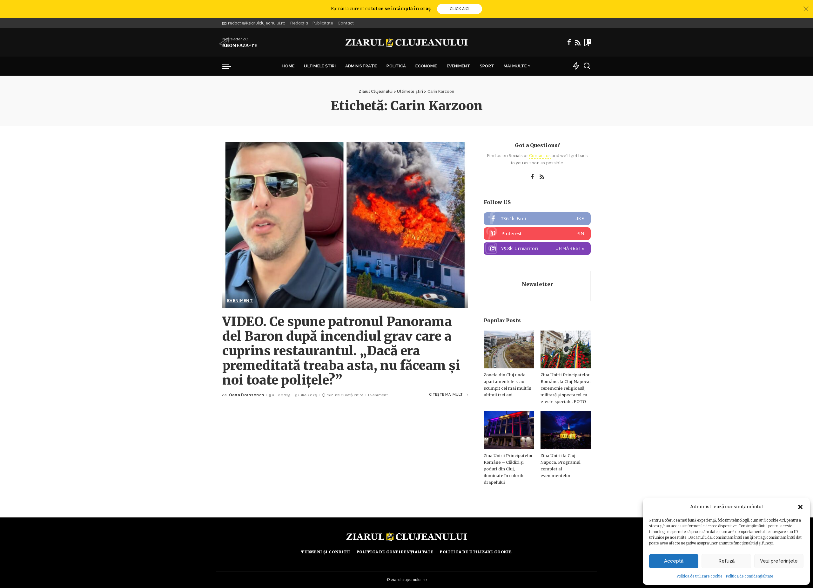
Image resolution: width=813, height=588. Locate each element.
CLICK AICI (459, 9)
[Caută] (587, 66)
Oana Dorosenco (246, 395)
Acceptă (673, 561)
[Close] (806, 9)
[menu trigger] (230, 66)
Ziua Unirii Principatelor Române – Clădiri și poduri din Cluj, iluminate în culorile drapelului (508, 469)
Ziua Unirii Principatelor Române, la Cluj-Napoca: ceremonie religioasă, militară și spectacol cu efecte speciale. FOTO (565, 388)
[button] (800, 507)
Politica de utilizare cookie (699, 576)
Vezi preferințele (779, 561)
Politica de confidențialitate (749, 576)
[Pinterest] (537, 233)
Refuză (726, 561)
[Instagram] (537, 248)
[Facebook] (569, 42)
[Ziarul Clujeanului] (406, 42)
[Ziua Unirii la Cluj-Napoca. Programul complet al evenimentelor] (566, 430)
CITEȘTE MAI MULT (446, 395)
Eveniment (240, 300)
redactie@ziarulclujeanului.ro (257, 22)
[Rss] (577, 42)
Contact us (540, 155)
